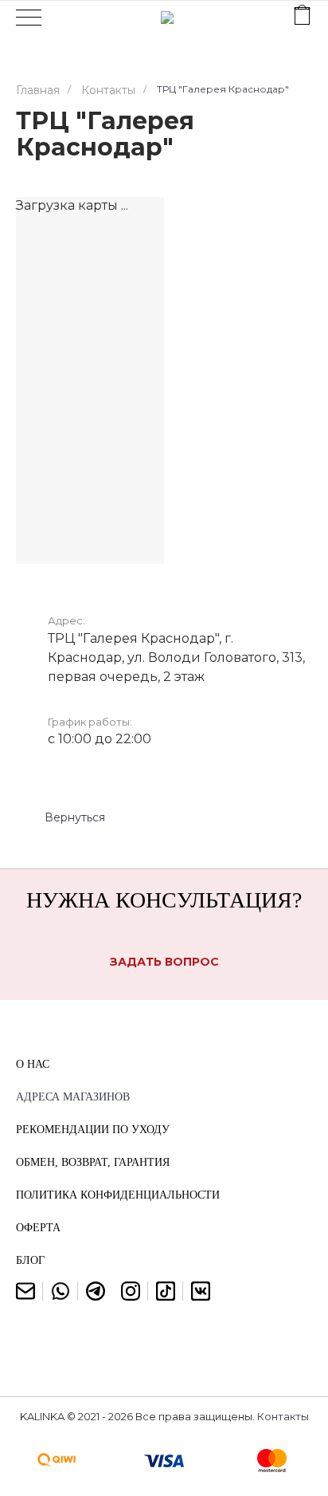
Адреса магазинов (73, 1097)
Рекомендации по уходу (93, 1130)
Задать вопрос (164, 962)
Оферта (38, 1228)
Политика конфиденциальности (118, 1195)
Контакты (283, 1416)
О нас (32, 1064)
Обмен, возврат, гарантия (93, 1162)
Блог (30, 1260)
